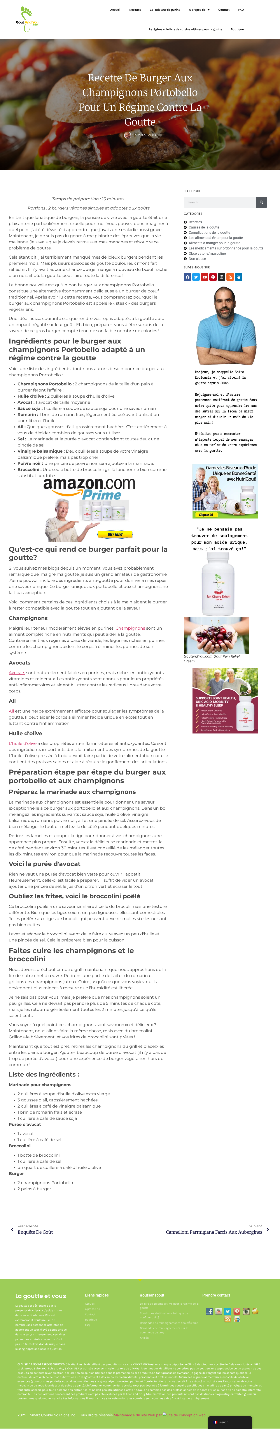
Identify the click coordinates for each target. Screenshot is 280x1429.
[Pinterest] (213, 277)
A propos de (197, 10)
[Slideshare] (238, 277)
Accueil (115, 10)
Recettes (135, 10)
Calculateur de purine (165, 10)
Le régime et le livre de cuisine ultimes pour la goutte (185, 29)
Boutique (237, 29)
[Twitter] (196, 277)
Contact (223, 10)
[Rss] (230, 277)
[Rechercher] (261, 202)
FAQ (241, 10)
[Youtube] (204, 277)
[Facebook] (187, 277)
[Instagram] (221, 277)
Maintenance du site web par (138, 1415)
